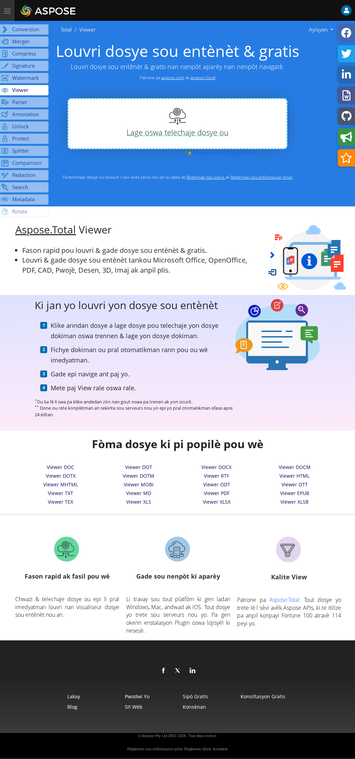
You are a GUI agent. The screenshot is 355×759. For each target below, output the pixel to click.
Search (20, 187)
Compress (24, 53)
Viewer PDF (217, 493)
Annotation (25, 114)
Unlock (20, 126)
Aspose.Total (45, 229)
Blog (72, 706)
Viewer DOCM (295, 467)
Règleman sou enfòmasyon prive (262, 177)
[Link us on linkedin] (192, 670)
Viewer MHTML (60, 484)
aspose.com (172, 77)
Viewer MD (138, 493)
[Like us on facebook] (163, 670)
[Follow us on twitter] (178, 670)
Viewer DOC (60, 467)
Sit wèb (133, 706)
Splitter (20, 150)
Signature (23, 65)
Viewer (20, 89)
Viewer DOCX (216, 467)
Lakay (73, 696)
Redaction (24, 174)
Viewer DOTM (138, 475)
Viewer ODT (216, 484)
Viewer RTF (216, 475)
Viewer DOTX (61, 475)
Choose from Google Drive (224, 152)
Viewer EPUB (294, 493)
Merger (20, 41)
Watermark (25, 77)
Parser (19, 102)
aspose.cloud (202, 77)
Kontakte (220, 749)
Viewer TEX (60, 501)
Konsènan (194, 706)
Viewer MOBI (139, 484)
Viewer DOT (138, 467)
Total (66, 29)
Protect (20, 138)
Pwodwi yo (137, 696)
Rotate (19, 211)
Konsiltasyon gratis (263, 696)
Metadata (23, 199)
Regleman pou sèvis (206, 177)
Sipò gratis (195, 696)
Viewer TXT (60, 493)
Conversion (25, 29)
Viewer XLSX (217, 501)
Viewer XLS (138, 501)
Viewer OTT (295, 484)
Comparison (26, 162)
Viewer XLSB (294, 501)
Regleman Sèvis (197, 749)
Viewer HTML (294, 475)
